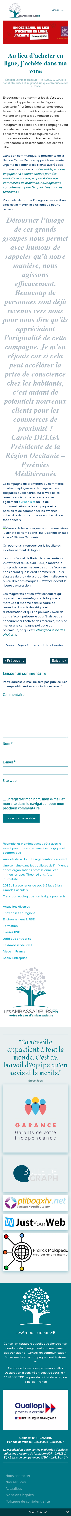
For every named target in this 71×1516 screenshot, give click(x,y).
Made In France (14, 951)
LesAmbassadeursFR (28, 79)
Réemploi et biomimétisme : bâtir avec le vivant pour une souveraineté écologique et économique (34, 848)
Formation (10, 926)
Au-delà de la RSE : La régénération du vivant (35, 859)
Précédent (15, 661)
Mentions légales (20, 1495)
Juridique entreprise (49, 83)
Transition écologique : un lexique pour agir (34, 896)
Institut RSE (11, 932)
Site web (10, 781)
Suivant (58, 661)
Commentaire (14, 695)
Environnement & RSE (19, 919)
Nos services (16, 1482)
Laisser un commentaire (21, 818)
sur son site (27, 502)
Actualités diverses (16, 907)
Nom (8, 744)
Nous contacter (18, 1476)
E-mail (9, 762)
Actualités (14, 1489)
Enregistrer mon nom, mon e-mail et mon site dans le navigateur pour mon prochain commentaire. (34, 803)
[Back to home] (25, 10)
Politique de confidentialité (28, 1501)
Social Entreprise (15, 958)
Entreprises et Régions (22, 83)
